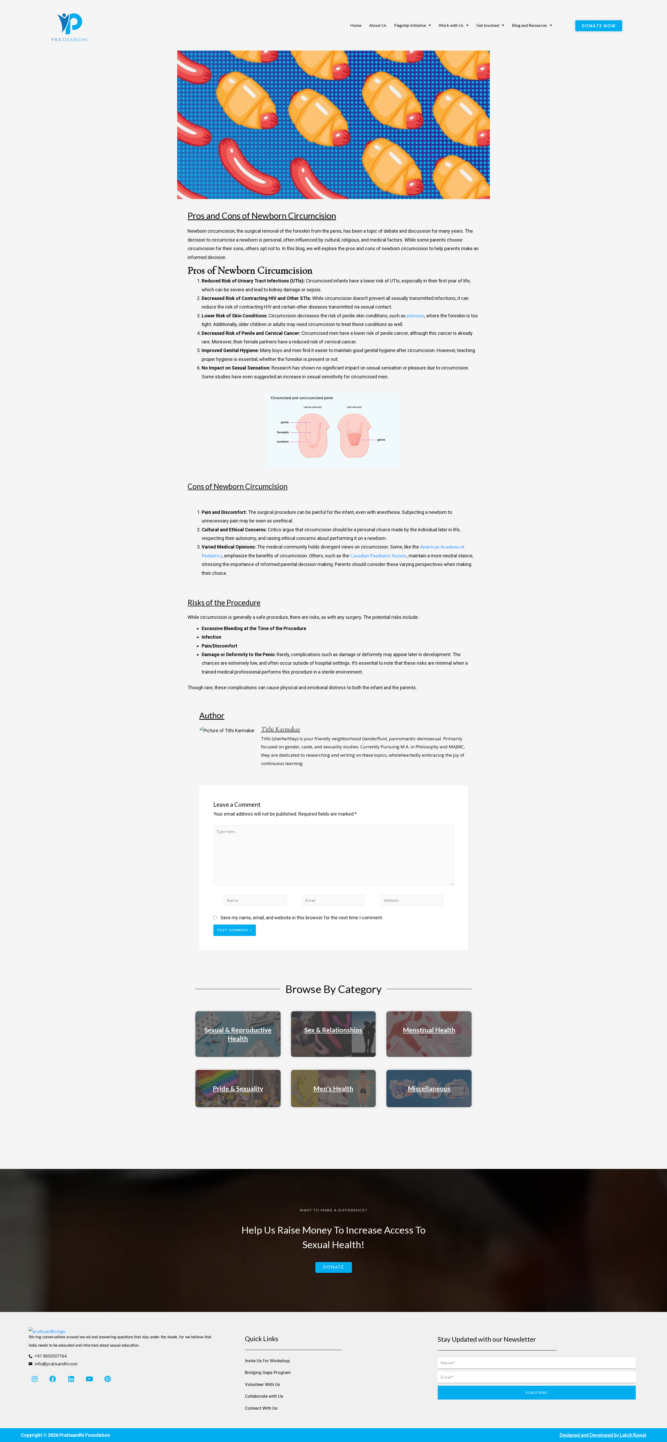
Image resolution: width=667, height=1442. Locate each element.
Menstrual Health (429, 1030)
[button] (412, 25)
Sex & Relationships (333, 1030)
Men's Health (333, 1088)
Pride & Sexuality (238, 1088)
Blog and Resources (529, 25)
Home (355, 25)
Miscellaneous (429, 1088)
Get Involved (487, 25)
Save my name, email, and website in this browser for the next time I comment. (301, 917)
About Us (377, 25)
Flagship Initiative (410, 25)
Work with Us (451, 25)
